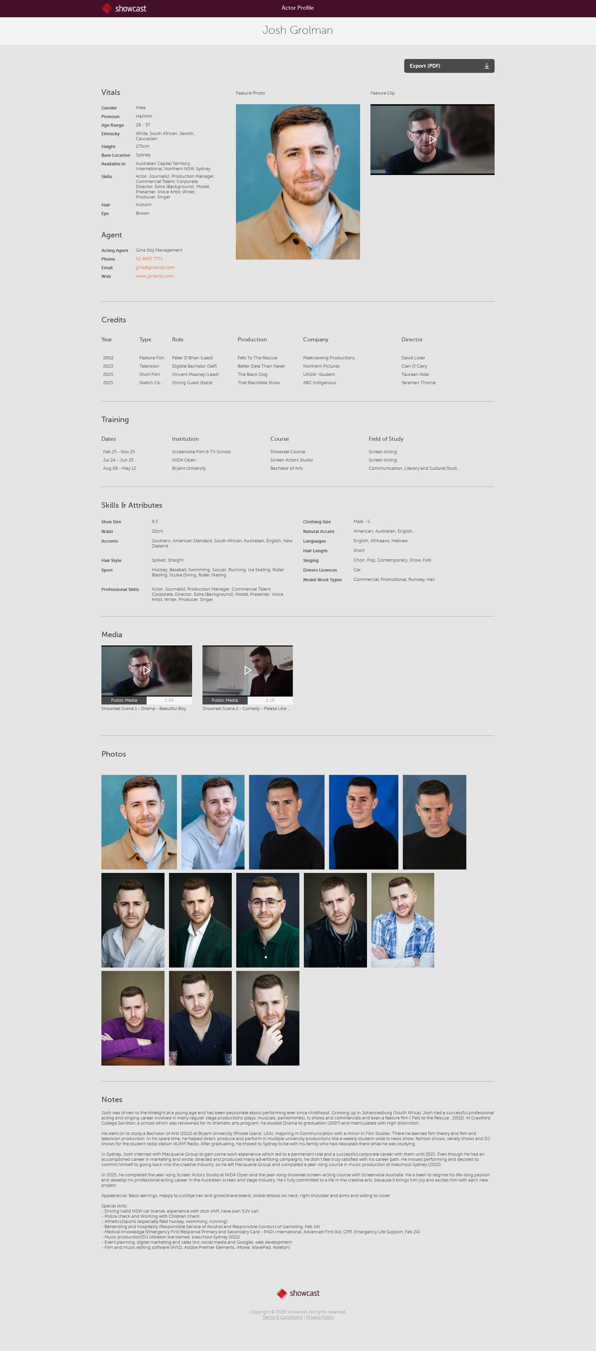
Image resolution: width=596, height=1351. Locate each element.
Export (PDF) (425, 66)
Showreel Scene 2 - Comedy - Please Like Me (247, 708)
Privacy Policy (320, 1317)
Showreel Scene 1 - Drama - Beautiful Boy (143, 708)
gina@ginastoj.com (155, 267)
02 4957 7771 (149, 258)
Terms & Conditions (282, 1317)
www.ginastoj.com (155, 276)
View (139, 822)
